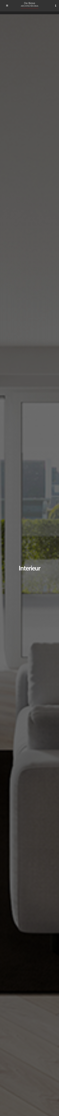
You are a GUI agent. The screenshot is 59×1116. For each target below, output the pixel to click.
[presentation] (3, 572)
